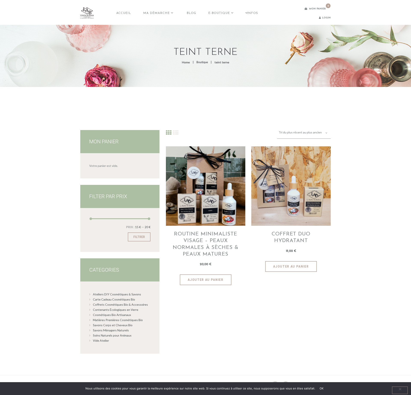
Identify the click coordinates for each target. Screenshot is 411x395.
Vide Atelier (101, 340)
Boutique (202, 62)
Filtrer (139, 237)
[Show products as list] (176, 132)
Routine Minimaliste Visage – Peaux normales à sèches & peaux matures (205, 244)
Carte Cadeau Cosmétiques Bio (114, 299)
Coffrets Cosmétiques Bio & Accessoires (120, 304)
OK (322, 388)
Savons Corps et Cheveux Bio (113, 325)
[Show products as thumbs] (168, 132)
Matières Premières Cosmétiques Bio (118, 320)
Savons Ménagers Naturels (111, 330)
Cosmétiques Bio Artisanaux (112, 315)
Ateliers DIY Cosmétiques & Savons (117, 294)
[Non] (400, 390)
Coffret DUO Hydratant (291, 237)
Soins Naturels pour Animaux (112, 335)
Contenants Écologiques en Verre (115, 309)
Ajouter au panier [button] (205, 279)
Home (186, 62)
